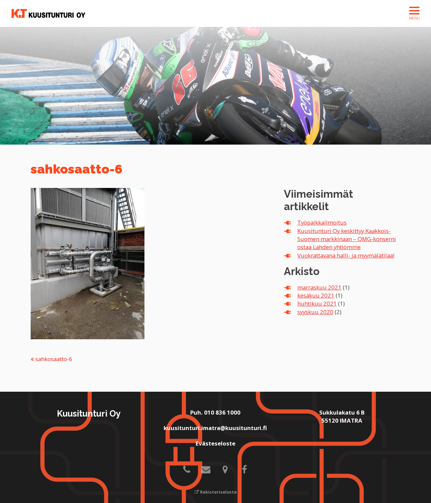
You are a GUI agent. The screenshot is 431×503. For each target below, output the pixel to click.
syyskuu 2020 (315, 312)
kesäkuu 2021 (315, 295)
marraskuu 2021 (319, 287)
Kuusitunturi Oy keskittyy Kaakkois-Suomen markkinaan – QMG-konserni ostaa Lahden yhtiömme (346, 239)
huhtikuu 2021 (317, 303)
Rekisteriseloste (218, 492)
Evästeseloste (215, 443)
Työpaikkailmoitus (321, 222)
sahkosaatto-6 (53, 359)
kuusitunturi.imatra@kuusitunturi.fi (215, 428)
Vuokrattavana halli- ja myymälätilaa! (345, 255)
